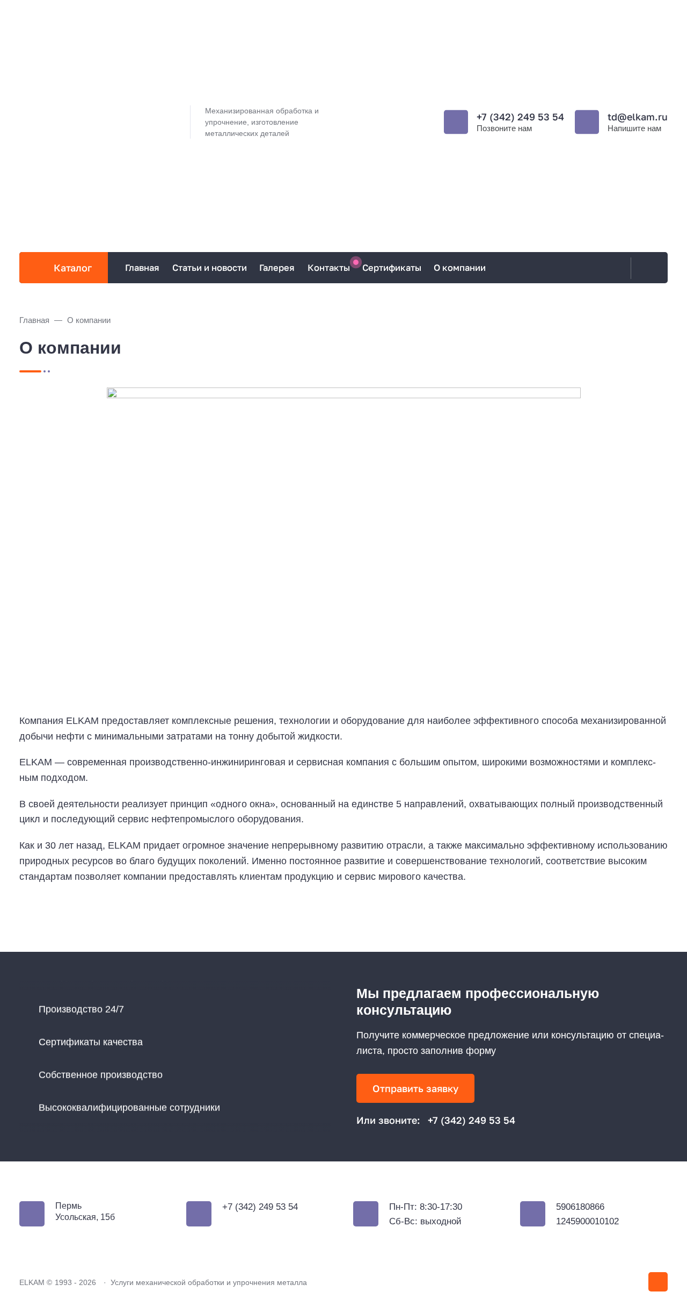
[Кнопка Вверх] (658, 1281)
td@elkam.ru (638, 117)
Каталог (73, 268)
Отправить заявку (415, 1088)
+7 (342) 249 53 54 (520, 117)
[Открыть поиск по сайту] (647, 268)
